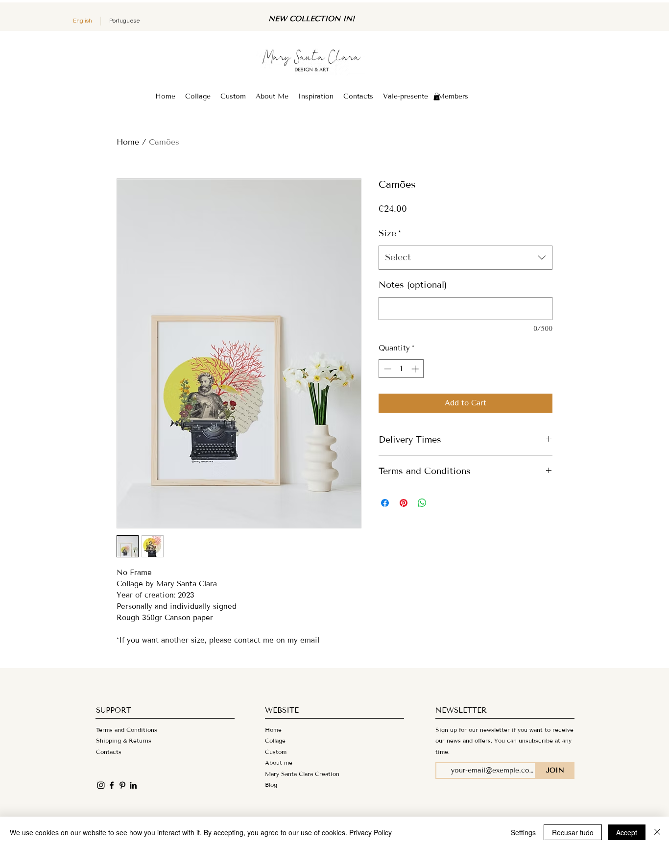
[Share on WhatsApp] (422, 503)
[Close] (657, 832)
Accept (626, 832)
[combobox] (465, 258)
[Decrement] (386, 369)
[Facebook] (112, 785)
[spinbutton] (401, 369)
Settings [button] (523, 832)
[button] (436, 96)
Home (128, 142)
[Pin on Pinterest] (403, 503)
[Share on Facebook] (385, 503)
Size (390, 233)
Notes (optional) (413, 284)
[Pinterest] (122, 785)
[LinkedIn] (133, 785)
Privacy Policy (370, 832)
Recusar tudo (573, 832)
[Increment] (416, 369)
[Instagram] (101, 785)
